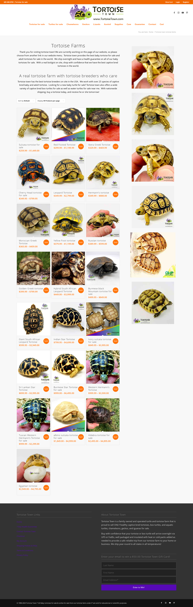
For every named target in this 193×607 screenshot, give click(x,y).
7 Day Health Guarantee (27, 526)
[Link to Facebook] (174, 12)
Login (178, 2)
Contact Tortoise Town (26, 531)
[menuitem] (169, 2)
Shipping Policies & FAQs (27, 545)
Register (186, 2)
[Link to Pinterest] (187, 12)
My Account (22, 541)
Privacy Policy (22, 555)
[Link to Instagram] (178, 12)
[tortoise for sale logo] (96, 12)
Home (19, 522)
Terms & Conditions (25, 550)
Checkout (21, 536)
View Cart (169, 2)
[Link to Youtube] (183, 12)
